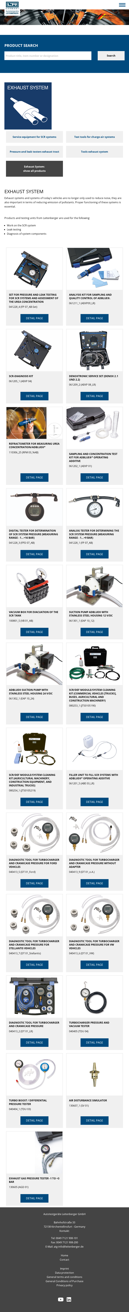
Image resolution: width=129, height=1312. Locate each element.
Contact (64, 1259)
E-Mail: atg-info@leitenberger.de (64, 1246)
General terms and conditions (64, 1277)
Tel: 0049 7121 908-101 (64, 1238)
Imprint (64, 1268)
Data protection (64, 1272)
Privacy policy (64, 1285)
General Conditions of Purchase (64, 1281)
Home (64, 1255)
